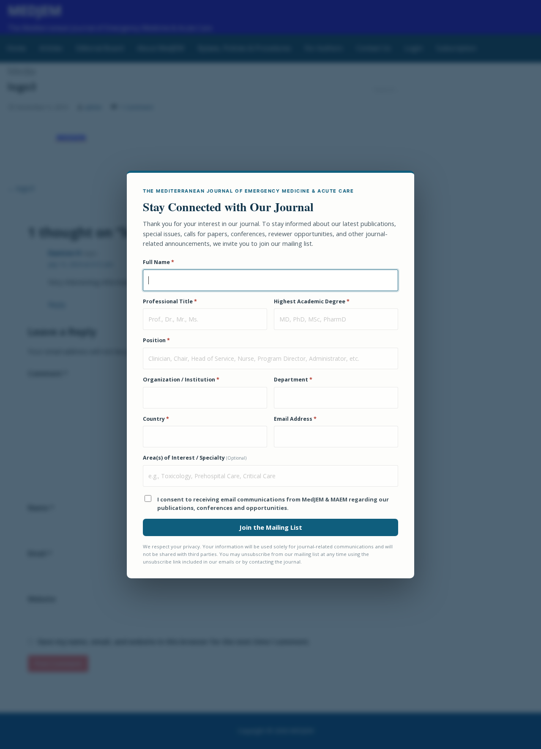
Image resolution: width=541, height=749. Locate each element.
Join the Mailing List (270, 527)
